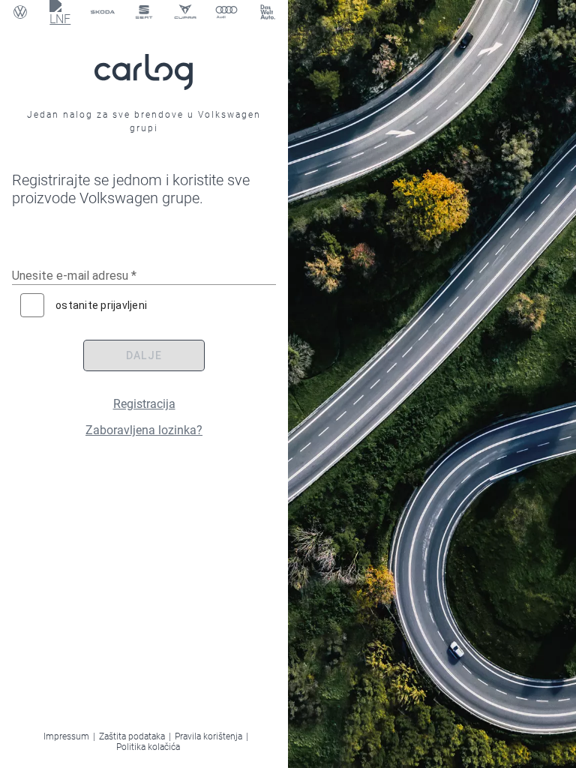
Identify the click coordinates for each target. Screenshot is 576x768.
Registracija (144, 404)
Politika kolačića (148, 747)
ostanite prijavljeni (101, 305)
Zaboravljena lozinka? (144, 430)
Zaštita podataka (132, 736)
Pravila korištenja (208, 736)
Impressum (66, 736)
